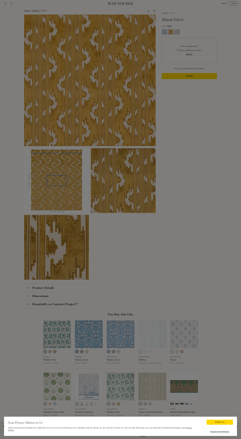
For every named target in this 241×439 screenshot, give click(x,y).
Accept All (220, 422)
